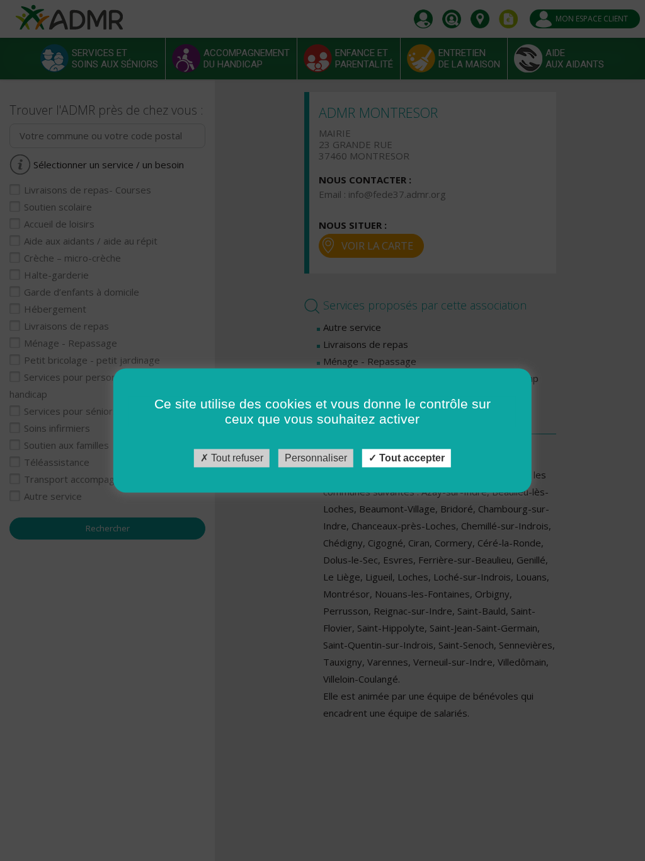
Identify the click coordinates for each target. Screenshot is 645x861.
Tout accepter (411, 458)
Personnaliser (316, 458)
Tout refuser (235, 458)
